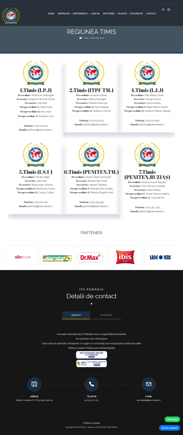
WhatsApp (172, 419)
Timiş (86, 38)
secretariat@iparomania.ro (149, 400)
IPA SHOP (122, 13)
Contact (151, 13)
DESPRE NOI (63, 13)
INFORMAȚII (106, 315)
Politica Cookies (91, 423)
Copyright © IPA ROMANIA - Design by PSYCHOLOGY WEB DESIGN (91, 427)
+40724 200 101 (91, 400)
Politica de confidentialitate (100, 348)
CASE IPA (95, 13)
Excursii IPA (136, 13)
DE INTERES (108, 13)
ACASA (51, 13)
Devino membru (170, 428)
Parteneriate (80, 13)
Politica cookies (76, 348)
